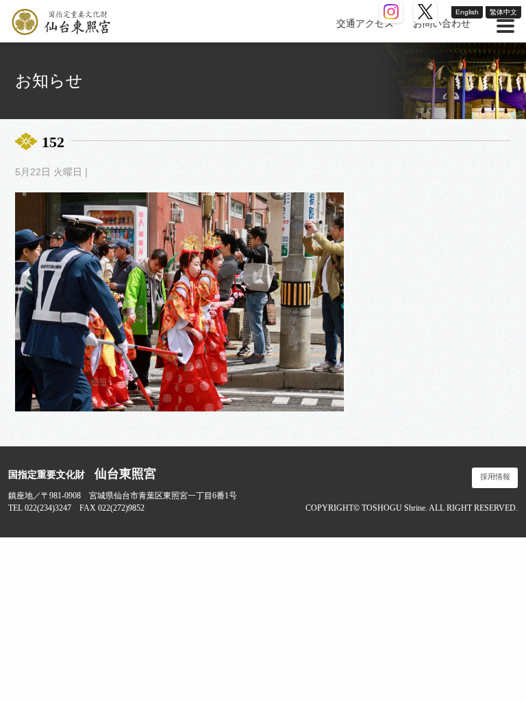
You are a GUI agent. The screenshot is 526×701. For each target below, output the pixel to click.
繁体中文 (503, 12)
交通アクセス (365, 23)
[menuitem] (365, 24)
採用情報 (495, 477)
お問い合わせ (442, 23)
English (467, 12)
